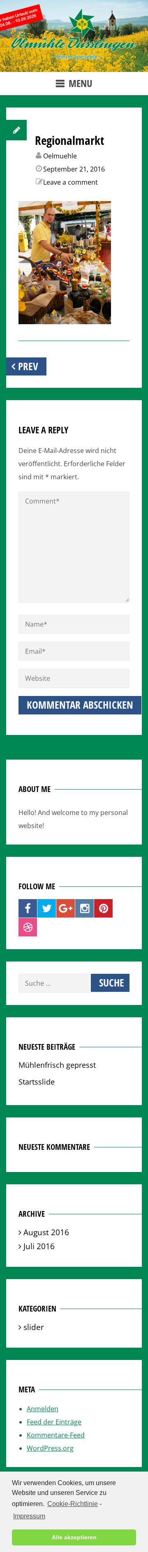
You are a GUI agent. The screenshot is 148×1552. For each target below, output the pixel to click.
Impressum (29, 1516)
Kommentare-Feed (56, 1435)
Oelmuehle (60, 155)
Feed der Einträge (54, 1421)
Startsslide (36, 1081)
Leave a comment (70, 182)
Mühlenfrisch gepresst (57, 1065)
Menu (80, 83)
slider (33, 1326)
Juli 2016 (39, 1246)
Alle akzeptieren (74, 1537)
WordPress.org (50, 1448)
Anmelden (42, 1408)
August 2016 (46, 1232)
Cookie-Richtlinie (72, 1503)
